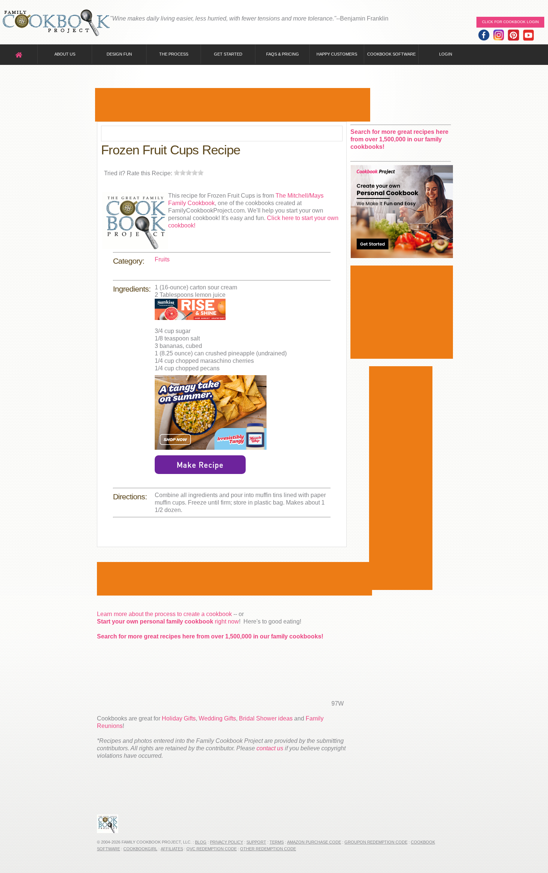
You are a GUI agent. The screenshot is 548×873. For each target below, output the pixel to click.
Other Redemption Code (268, 849)
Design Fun (119, 54)
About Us (64, 54)
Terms (277, 842)
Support (256, 842)
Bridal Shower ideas (266, 718)
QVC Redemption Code (211, 849)
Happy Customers (336, 54)
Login (445, 54)
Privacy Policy (226, 842)
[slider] (189, 173)
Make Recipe (200, 465)
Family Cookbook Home (56, 23)
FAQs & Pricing (282, 54)
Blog (201, 842)
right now (168, 621)
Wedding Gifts (217, 718)
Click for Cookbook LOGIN (510, 22)
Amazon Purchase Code (314, 842)
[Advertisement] (232, 105)
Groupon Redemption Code (375, 842)
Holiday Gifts (179, 718)
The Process (173, 54)
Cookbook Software (391, 54)
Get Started (228, 54)
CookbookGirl (140, 849)
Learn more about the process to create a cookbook (164, 614)
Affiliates (172, 849)
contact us (269, 748)
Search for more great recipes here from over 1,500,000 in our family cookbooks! (210, 636)
